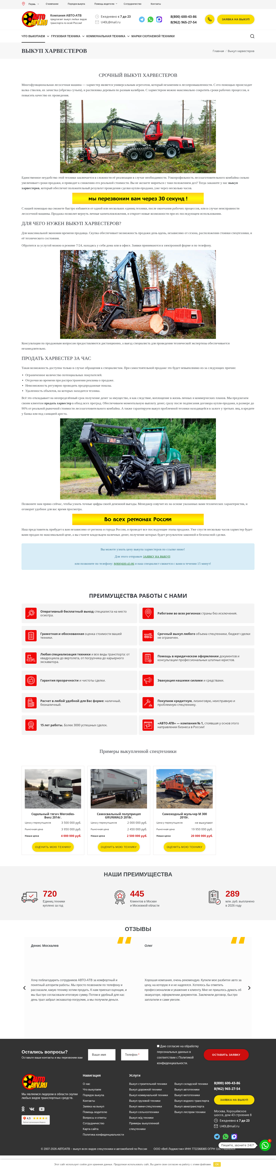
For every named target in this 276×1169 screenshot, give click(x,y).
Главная (218, 51)
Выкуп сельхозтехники (144, 1112)
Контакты (156, 4)
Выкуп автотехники (186, 1089)
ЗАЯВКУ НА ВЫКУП (156, 556)
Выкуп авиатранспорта (189, 1106)
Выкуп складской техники (191, 1083)
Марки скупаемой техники (153, 36)
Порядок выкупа (76, 4)
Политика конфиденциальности (103, 1134)
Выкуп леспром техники (189, 1112)
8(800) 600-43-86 (183, 16)
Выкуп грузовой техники (144, 1100)
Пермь (32, 4)
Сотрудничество (132, 4)
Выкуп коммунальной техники (148, 1095)
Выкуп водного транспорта (191, 1100)
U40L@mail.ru (111, 22)
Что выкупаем (33, 36)
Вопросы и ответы (94, 1117)
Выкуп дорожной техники (145, 1089)
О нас (86, 1083)
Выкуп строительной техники (148, 1083)
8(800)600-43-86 (124, 563)
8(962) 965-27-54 (183, 22)
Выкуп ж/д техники (141, 1117)
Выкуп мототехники (187, 1095)
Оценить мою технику (53, 847)
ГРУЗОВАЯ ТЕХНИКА (65, 36)
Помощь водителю (104, 4)
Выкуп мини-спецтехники (145, 1106)
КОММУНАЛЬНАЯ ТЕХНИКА (105, 36)
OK (217, 1164)
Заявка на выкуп (236, 19)
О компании (52, 4)
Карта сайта (90, 1128)
